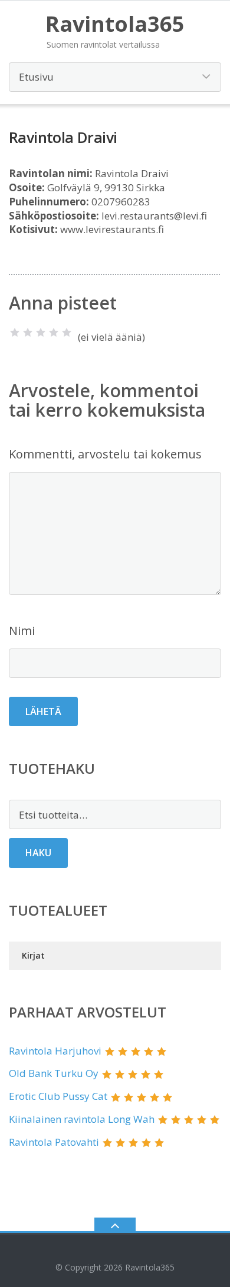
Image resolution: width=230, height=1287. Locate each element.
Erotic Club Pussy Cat (58, 1096)
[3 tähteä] (41, 332)
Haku (38, 852)
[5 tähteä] (67, 332)
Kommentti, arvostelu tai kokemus (105, 454)
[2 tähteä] (28, 332)
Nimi (22, 630)
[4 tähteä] (54, 332)
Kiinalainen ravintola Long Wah (82, 1119)
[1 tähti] (15, 332)
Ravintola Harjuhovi (55, 1050)
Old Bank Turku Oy (53, 1073)
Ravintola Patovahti (54, 1142)
